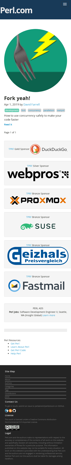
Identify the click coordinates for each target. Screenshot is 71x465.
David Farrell (31, 104)
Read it (8, 124)
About (7, 379)
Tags (7, 390)
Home (7, 376)
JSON (7, 397)
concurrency (34, 110)
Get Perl (15, 343)
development (11, 110)
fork (23, 110)
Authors (8, 383)
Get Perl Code (18, 350)
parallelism (49, 110)
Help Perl (16, 353)
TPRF (11, 148)
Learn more (48, 315)
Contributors (10, 393)
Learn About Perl (20, 346)
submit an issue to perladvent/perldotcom (37, 406)
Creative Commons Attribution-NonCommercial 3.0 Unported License (31, 420)
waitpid (60, 110)
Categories (9, 386)
